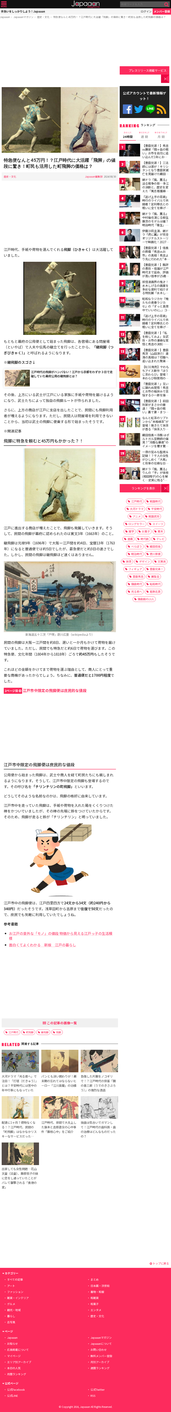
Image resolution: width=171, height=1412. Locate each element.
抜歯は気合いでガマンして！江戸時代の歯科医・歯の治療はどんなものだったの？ (98, 1129)
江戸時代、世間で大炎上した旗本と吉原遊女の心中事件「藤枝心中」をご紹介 (58, 1127)
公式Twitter (138, 109)
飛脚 (58, 1032)
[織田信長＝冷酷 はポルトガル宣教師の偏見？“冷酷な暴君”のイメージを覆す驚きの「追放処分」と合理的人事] (129, 440)
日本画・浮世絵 (100, 1286)
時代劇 (145, 539)
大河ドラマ (136, 509)
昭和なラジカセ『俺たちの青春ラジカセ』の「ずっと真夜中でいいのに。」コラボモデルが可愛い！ (155, 307)
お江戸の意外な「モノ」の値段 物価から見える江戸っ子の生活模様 (60, 936)
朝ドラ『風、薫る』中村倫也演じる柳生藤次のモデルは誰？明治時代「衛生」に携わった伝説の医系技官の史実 (155, 222)
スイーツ (157, 524)
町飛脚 (30, 1032)
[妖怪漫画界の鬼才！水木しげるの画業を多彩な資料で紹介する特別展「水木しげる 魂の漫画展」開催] (129, 287)
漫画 (130, 539)
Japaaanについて (101, 1344)
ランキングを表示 (143, 488)
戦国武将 (153, 516)
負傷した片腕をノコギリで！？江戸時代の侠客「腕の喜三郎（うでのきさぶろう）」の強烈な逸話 (98, 1083)
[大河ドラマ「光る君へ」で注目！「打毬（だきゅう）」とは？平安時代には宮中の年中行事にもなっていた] (20, 1062)
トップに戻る (160, 1263)
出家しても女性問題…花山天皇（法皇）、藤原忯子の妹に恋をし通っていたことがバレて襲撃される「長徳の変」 (20, 1178)
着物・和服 (97, 1292)
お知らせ (12, 1344)
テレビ (160, 539)
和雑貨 (95, 1298)
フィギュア (135, 569)
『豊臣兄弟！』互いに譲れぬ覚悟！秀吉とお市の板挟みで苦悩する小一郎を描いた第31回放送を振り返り (155, 392)
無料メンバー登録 (101, 1356)
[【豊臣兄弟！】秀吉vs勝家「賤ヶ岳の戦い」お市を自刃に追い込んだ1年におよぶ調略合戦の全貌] (129, 151)
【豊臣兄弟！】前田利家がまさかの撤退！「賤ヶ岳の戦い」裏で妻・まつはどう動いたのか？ (155, 408)
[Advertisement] (60, 53)
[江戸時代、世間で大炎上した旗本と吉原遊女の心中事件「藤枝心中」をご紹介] (59, 1108)
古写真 (11, 1322)
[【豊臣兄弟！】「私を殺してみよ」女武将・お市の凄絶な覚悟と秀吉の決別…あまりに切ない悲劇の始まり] (129, 338)
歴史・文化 (43, 17)
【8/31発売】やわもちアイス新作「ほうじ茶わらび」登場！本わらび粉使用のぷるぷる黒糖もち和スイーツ (155, 376)
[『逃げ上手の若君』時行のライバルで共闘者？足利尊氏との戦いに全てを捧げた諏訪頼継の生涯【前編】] (129, 202)
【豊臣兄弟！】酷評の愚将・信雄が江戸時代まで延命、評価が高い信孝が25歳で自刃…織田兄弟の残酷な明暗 (155, 273)
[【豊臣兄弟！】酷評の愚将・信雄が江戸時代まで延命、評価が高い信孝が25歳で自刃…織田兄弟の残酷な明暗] (129, 270)
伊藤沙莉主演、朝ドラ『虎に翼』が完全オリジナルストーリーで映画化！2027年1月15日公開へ (155, 238)
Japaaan (85, 4)
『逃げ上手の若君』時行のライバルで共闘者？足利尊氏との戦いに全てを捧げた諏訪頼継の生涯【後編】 (155, 325)
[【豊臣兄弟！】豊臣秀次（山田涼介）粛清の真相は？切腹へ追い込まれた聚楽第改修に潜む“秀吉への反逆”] (129, 355)
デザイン (144, 561)
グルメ (11, 1304)
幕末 (160, 531)
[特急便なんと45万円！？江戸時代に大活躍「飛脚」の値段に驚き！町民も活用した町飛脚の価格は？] (60, 120)
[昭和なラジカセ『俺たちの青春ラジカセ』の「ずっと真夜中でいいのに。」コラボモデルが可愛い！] (129, 304)
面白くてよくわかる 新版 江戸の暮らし (42, 944)
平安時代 (156, 509)
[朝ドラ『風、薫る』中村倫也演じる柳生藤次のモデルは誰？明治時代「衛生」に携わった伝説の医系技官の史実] (129, 219)
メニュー (4, 4)
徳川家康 (155, 554)
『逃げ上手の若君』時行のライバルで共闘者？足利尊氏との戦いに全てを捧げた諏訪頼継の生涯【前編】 (155, 205)
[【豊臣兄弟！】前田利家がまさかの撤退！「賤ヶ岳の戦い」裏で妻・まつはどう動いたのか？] (129, 406)
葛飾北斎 (155, 592)
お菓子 (146, 531)
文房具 (162, 561)
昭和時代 (155, 584)
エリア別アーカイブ (19, 1362)
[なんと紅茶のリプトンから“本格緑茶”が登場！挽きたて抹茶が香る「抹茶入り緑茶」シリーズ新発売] (129, 423)
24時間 (128, 135)
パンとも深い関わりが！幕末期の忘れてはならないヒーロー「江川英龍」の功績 (59, 1081)
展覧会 (155, 576)
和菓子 (95, 1304)
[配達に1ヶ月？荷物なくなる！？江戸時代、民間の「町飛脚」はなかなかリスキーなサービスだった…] (20, 1108)
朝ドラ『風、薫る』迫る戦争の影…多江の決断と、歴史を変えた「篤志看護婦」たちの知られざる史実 (155, 188)
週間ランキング (100, 1368)
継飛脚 (45, 1032)
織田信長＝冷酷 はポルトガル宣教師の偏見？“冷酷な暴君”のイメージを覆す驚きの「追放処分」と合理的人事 (155, 444)
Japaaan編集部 (94, 176)
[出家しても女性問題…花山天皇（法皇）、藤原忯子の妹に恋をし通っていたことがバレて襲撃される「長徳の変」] (20, 1154)
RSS (161, 109)
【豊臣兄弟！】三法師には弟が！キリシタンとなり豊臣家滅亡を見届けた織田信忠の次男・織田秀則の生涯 (155, 171)
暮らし (11, 1316)
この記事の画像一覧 (61, 1023)
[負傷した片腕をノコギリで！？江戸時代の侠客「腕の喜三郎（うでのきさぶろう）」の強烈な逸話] (99, 1062)
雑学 (131, 531)
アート (11, 1286)
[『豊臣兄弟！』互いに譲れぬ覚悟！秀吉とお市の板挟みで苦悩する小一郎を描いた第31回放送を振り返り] (129, 389)
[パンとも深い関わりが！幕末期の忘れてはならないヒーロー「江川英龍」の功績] (59, 1062)
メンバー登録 (162, 11)
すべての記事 (15, 1279)
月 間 (161, 135)
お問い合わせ (99, 1350)
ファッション (15, 1292)
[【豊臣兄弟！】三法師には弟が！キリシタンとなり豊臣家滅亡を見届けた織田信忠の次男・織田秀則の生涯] (129, 168)
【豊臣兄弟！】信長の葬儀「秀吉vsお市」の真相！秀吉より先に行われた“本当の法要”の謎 (156, 255)
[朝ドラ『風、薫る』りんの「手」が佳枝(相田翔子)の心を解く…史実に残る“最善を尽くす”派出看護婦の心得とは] (129, 474)
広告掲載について (18, 1350)
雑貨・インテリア (18, 1298)
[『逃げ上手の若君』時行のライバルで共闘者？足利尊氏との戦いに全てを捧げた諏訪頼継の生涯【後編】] (129, 321)
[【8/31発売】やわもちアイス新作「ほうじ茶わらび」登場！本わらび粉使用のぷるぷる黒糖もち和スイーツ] (129, 372)
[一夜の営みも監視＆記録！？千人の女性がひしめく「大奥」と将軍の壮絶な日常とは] (129, 457)
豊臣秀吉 (138, 576)
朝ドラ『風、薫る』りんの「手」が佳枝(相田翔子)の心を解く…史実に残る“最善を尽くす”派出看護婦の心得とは (155, 478)
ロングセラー (136, 524)
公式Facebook (127, 109)
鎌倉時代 (136, 584)
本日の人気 (14, 1368)
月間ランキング (16, 1374)
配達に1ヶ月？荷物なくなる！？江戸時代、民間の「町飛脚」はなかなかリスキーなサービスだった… (19, 1129)
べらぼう (136, 546)
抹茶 (128, 561)
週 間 (144, 135)
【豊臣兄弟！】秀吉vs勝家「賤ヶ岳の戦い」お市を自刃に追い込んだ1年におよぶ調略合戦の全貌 (155, 153)
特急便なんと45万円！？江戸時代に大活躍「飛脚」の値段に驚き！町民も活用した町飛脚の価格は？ (109, 17)
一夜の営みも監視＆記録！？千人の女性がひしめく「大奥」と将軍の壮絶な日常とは (155, 459)
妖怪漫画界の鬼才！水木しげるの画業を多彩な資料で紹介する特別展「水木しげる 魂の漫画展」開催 (155, 289)
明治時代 (136, 554)
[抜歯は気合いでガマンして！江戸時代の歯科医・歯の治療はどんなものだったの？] (99, 1108)
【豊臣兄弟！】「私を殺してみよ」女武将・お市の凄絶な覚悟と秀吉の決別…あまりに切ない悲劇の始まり (155, 341)
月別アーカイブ (100, 1362)
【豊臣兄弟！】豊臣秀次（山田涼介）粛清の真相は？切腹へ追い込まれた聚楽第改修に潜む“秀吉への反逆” (155, 359)
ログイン (146, 11)
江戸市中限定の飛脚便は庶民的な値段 (46, 690)
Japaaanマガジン (24, 17)
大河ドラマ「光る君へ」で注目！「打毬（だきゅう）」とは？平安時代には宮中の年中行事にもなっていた (20, 1083)
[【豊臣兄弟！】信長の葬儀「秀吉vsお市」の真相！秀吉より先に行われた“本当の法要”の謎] (129, 253)
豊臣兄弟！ (156, 569)
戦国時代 (155, 501)
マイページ (14, 1356)
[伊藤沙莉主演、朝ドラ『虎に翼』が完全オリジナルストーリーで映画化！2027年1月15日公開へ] (129, 236)
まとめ (95, 1279)
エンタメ (96, 1310)
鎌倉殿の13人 (146, 599)
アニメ (137, 516)
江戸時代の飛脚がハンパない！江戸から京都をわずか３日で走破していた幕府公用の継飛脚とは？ (72, 374)
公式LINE (150, 109)
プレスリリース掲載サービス (147, 70)
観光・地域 (14, 1310)
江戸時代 (14, 1032)
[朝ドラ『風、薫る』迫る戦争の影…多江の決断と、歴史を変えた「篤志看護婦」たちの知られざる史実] (129, 185)
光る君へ (136, 592)
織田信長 (155, 546)
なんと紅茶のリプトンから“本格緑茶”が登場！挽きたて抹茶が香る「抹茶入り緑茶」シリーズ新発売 (155, 425)
